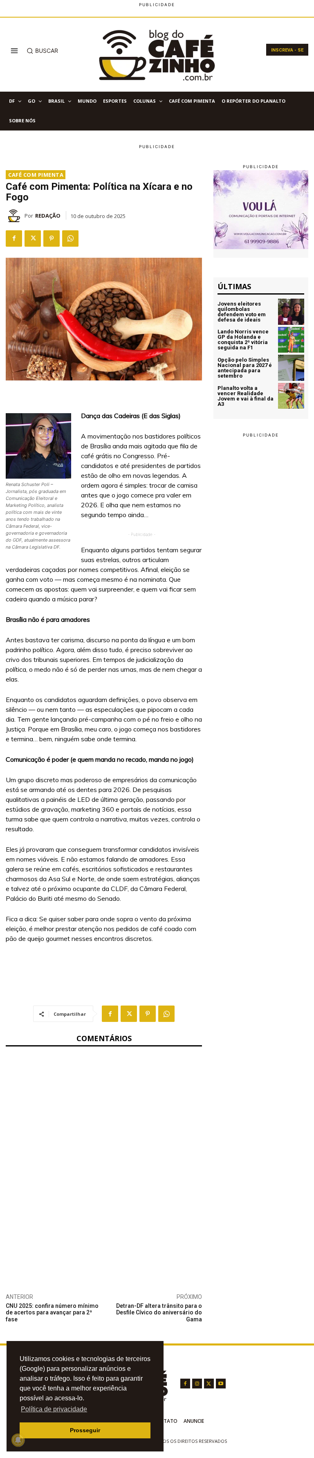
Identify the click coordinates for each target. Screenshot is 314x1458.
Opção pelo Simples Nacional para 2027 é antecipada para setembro (245, 368)
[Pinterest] (51, 238)
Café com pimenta (35, 174)
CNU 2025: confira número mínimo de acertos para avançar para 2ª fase (52, 1313)
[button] (42, 50)
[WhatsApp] (70, 238)
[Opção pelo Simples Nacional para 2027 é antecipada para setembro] (291, 368)
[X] (33, 238)
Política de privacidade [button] (54, 1409)
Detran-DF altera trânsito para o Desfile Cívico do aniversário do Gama (159, 1313)
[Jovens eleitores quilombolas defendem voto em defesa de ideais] (291, 312)
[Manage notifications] (18, 1440)
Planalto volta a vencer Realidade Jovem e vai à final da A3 (246, 396)
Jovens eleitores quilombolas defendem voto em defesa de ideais (242, 312)
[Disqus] (104, 1161)
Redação (48, 215)
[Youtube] (221, 1383)
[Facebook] (14, 238)
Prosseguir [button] (85, 1430)
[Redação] (15, 215)
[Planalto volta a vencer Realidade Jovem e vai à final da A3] (291, 396)
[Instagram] (197, 1383)
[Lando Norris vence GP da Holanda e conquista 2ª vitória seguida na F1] (291, 340)
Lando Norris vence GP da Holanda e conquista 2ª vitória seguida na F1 (243, 339)
